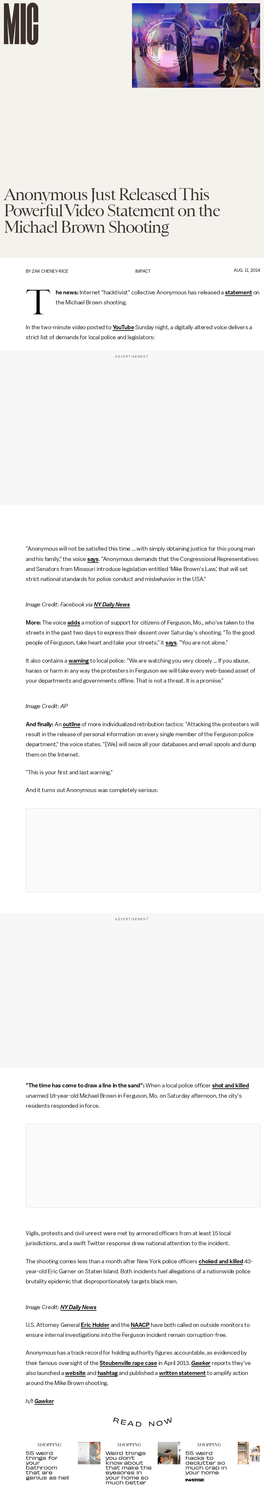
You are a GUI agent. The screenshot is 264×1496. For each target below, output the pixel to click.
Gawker (201, 1363)
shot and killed (230, 1085)
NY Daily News (112, 604)
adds (73, 623)
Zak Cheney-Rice (50, 271)
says (93, 559)
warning (79, 661)
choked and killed (221, 1261)
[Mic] (21, 24)
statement (238, 292)
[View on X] (143, 850)
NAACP (140, 1325)
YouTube (123, 327)
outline (71, 724)
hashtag (108, 1373)
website (75, 1373)
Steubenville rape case (128, 1363)
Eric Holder (95, 1325)
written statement (182, 1373)
